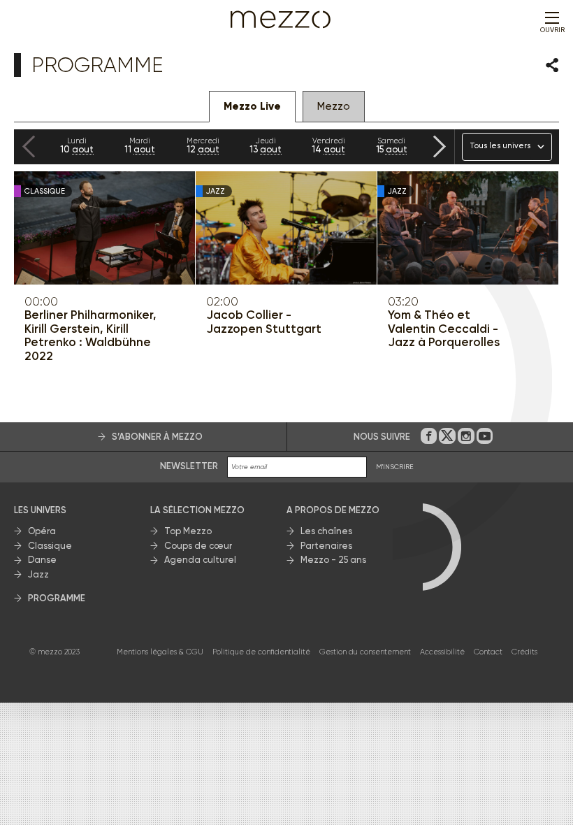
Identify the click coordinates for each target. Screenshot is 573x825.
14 (328, 145)
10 (77, 145)
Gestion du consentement (365, 652)
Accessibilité (442, 652)
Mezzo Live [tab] (252, 106)
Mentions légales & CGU (160, 652)
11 (139, 145)
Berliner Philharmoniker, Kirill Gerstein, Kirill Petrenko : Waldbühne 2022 (90, 335)
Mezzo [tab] (333, 106)
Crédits (524, 652)
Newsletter (189, 466)
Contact (488, 652)
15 (391, 145)
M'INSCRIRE (395, 467)
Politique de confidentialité (261, 652)
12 (203, 145)
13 (265, 145)
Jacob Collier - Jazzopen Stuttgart (263, 322)
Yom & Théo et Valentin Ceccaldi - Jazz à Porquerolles (444, 328)
